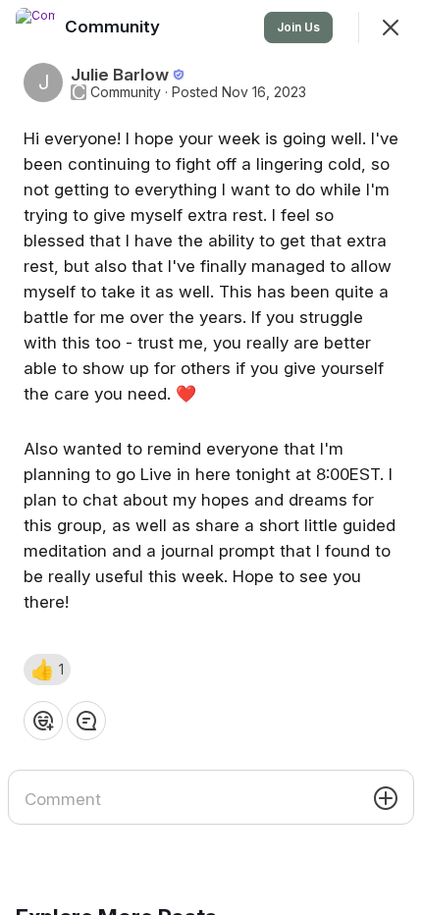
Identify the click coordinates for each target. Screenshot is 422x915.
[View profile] (35, 27)
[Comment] (86, 720)
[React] (43, 720)
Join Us (298, 27)
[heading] (114, 26)
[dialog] (211, 457)
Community (125, 92)
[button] (47, 669)
